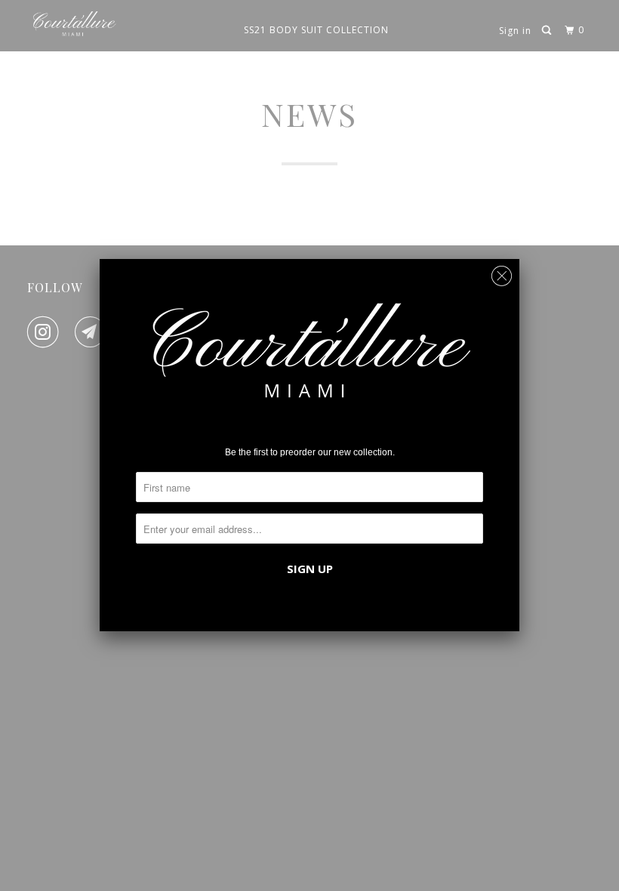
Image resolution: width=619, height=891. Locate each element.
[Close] (501, 272)
